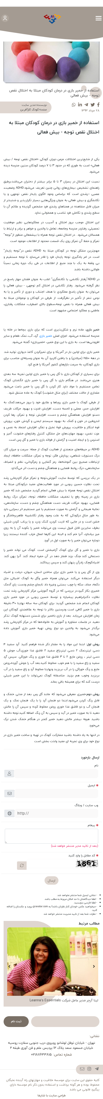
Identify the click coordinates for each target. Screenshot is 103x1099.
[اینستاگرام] (89, 1069)
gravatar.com (40, 906)
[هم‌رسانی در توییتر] (93, 105)
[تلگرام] (97, 1069)
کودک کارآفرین (29, 109)
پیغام (91, 825)
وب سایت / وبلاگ (86, 805)
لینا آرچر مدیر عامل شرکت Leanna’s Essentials (64, 1000)
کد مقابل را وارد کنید (82, 855)
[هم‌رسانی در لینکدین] (80, 105)
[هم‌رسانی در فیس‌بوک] (98, 105)
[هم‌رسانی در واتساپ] (74, 105)
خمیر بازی (45, 335)
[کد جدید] (22, 865)
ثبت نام (16, 1021)
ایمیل (91, 785)
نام (96, 765)
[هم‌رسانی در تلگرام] (86, 105)
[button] (94, 966)
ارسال (51, 880)
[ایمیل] (82, 1069)
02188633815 (41, 1054)
